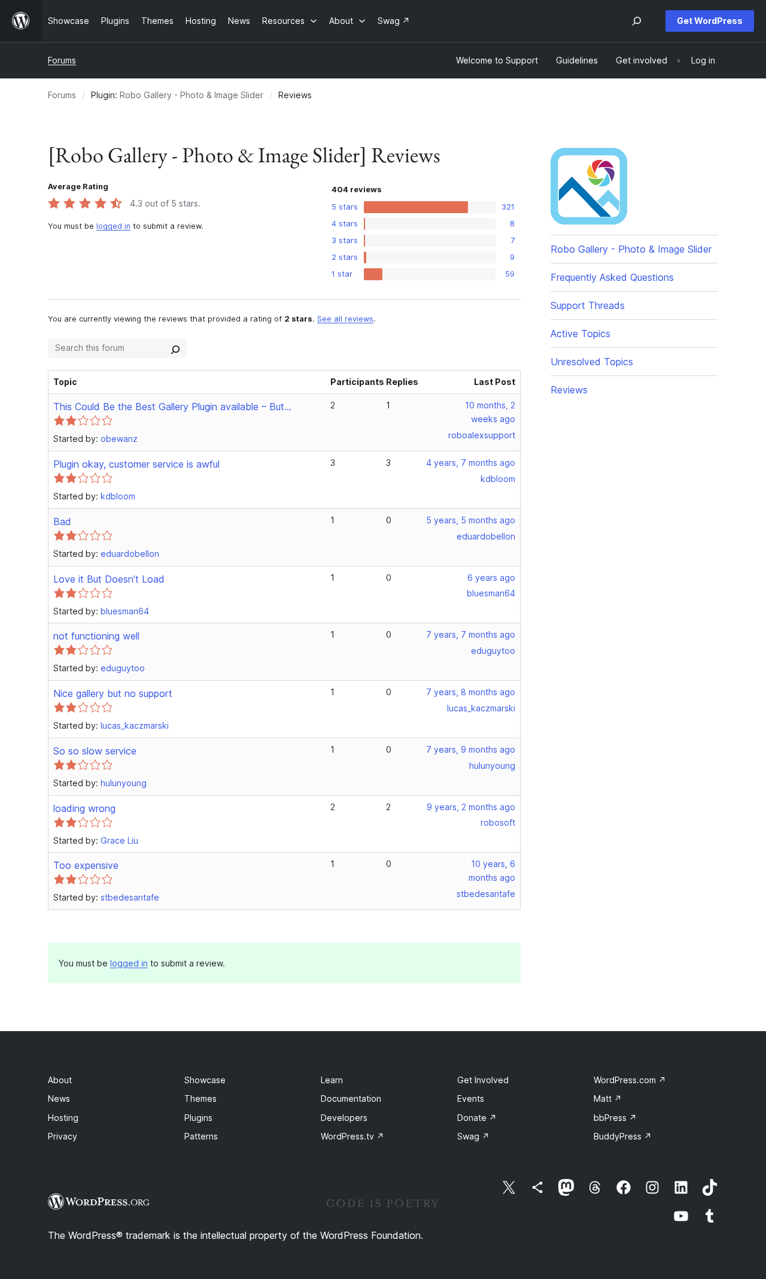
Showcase (205, 1080)
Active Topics (580, 334)
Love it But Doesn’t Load (109, 579)
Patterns (201, 1136)
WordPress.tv (352, 1136)
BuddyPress (623, 1136)
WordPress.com (630, 1080)
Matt (608, 1098)
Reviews (569, 390)
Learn (332, 1080)
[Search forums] (175, 347)
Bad (62, 522)
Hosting (63, 1118)
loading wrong (84, 808)
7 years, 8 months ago (470, 692)
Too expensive (85, 865)
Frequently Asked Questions (612, 277)
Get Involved (483, 1080)
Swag (473, 1136)
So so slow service (94, 751)
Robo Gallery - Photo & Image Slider (191, 95)
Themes (200, 1098)
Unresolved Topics (592, 362)
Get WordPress (710, 21)
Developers (344, 1118)
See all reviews (345, 318)
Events (470, 1098)
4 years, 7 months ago (470, 462)
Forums (62, 60)
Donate (477, 1118)
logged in (113, 226)
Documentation (351, 1098)
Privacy (62, 1136)
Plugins (198, 1118)
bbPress (615, 1118)
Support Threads (588, 305)
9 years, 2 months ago (471, 807)
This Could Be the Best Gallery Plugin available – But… (172, 407)
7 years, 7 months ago (470, 634)
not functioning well (96, 636)
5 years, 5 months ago (470, 520)
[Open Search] (636, 21)
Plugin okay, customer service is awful (136, 464)
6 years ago (491, 577)
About (60, 1080)
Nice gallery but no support (112, 693)
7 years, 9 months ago (470, 749)
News (59, 1098)
